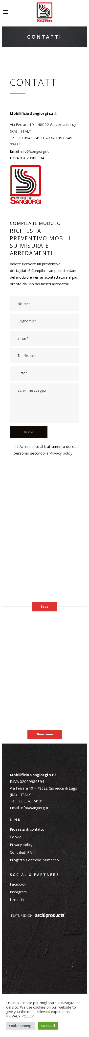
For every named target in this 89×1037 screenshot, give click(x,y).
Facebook (18, 884)
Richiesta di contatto (27, 829)
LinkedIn (17, 899)
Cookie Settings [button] (20, 1025)
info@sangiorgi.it (35, 151)
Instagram (18, 892)
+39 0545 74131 (30, 801)
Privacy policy (60, 453)
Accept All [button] (48, 1025)
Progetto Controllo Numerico (34, 860)
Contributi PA (21, 852)
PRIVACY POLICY (20, 1015)
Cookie (16, 837)
